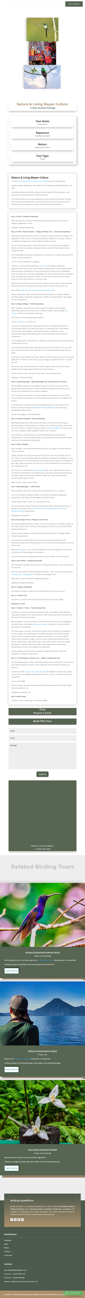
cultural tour (42, 266)
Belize (6, 1244)
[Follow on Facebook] (11, 1219)
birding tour (22, 550)
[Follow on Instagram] (18, 1219)
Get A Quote (74, 4)
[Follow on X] (15, 1219)
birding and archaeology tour (22, 574)
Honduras (7, 1252)
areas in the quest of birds (35, 672)
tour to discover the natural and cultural (32, 181)
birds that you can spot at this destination (36, 290)
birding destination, (53, 428)
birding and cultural (40, 624)
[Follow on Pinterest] (22, 1219)
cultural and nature (45, 960)
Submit (42, 774)
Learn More (12, 970)
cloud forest (38, 470)
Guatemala (7, 1240)
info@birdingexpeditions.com (17, 1270)
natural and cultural (22, 1059)
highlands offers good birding (45, 407)
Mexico (6, 1248)
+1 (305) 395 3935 (42, 849)
